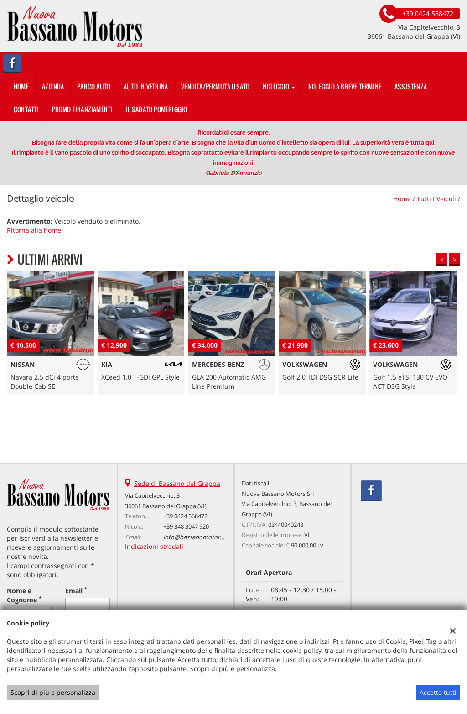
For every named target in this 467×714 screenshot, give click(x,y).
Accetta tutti (438, 692)
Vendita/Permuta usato (215, 86)
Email (76, 590)
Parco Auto (93, 86)
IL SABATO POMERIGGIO (156, 109)
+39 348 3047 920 (186, 526)
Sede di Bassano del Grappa (177, 483)
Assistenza (410, 86)
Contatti (26, 109)
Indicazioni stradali (154, 546)
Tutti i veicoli (436, 198)
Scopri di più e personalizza (52, 692)
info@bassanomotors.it (195, 537)
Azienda (53, 86)
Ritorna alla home (34, 230)
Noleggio (277, 86)
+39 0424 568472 (185, 516)
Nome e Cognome (24, 595)
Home (21, 86)
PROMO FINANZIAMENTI (82, 109)
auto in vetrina (146, 86)
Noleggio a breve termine (344, 86)
